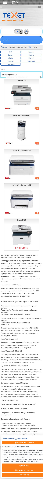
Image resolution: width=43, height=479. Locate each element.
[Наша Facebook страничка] (26, 31)
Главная (4, 47)
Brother (31, 55)
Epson (31, 52)
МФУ (29, 47)
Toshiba (10, 61)
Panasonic (10, 64)
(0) (16, 2)
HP (10, 52)
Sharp (10, 58)
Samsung (31, 61)
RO (17, 31)
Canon (10, 55)
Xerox (31, 58)
